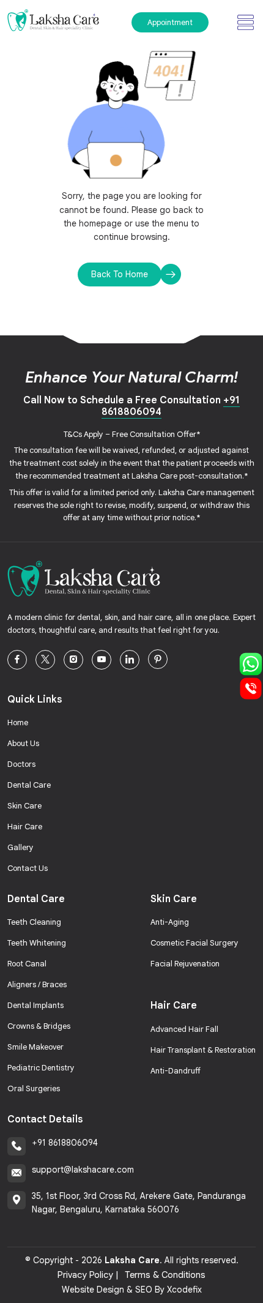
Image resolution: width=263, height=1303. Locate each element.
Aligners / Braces (37, 984)
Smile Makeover (35, 1047)
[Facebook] (17, 660)
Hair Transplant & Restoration (203, 1050)
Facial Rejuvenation (185, 963)
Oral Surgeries (33, 1088)
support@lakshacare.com (83, 1169)
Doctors (21, 764)
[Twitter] (45, 660)
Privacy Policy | (88, 1274)
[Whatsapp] (251, 663)
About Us (23, 743)
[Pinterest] (158, 659)
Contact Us (27, 868)
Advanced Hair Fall (184, 1029)
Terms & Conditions (165, 1274)
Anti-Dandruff (175, 1071)
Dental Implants (35, 1005)
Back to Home (119, 274)
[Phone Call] (251, 688)
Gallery (20, 847)
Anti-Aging (169, 922)
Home (17, 722)
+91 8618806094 (65, 1142)
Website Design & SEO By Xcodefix (132, 1289)
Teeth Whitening (36, 943)
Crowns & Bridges (38, 1026)
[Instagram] (73, 660)
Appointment (170, 22)
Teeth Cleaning (34, 922)
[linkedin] (129, 660)
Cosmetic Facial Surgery (194, 943)
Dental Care (29, 785)
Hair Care (24, 826)
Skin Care (24, 806)
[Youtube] (101, 660)
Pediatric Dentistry (41, 1067)
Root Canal (26, 963)
